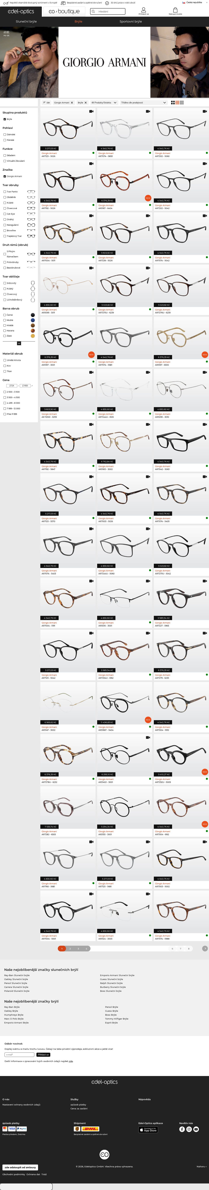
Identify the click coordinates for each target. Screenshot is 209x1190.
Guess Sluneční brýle (111, 979)
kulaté (10, 203)
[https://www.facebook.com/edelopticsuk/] (182, 1129)
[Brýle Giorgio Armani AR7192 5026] (68, 179)
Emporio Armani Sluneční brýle (117, 975)
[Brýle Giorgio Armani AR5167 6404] (124, 179)
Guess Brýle (111, 1011)
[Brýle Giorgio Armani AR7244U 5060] (124, 544)
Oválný (10, 219)
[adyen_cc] (4, 1128)
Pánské (10, 140)
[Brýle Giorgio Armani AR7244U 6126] (124, 388)
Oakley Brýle (11, 1011)
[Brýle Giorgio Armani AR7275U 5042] (181, 544)
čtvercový (12, 294)
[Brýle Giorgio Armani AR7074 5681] (124, 336)
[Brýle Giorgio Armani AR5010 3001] (124, 597)
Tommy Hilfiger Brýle (116, 1018)
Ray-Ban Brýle (12, 1007)
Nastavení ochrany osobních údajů (21, 1104)
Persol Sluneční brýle (15, 983)
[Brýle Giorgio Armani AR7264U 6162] (124, 649)
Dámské (11, 134)
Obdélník (11, 197)
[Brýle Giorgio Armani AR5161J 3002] (124, 440)
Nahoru (201, 1166)
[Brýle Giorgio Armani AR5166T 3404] (124, 701)
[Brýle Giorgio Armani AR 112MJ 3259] (68, 388)
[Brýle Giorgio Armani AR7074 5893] (124, 127)
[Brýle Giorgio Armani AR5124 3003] (124, 910)
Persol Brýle (111, 1007)
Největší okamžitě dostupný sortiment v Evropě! (33, 2)
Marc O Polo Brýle (14, 1018)
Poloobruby (13, 262)
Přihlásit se (144, 14)
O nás (5, 1099)
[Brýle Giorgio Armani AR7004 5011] (68, 231)
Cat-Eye (11, 214)
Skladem (11, 155)
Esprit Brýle (111, 1022)
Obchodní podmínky (13, 1174)
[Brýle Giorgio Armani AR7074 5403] (68, 544)
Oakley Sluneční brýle (16, 979)
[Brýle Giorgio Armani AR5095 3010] (181, 388)
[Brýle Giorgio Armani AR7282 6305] (68, 805)
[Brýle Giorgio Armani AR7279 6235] (181, 649)
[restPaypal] (21, 1128)
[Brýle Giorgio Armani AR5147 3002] (68, 701)
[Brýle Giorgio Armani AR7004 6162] (181, 805)
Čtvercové (12, 208)
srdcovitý (11, 283)
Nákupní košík (175, 14)
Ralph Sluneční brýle (111, 983)
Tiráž (44, 1174)
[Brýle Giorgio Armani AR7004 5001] (68, 910)
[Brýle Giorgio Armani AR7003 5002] (181, 857)
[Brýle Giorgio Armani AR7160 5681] (68, 857)
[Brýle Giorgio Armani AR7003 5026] (124, 492)
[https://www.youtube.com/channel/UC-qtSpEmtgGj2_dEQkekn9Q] (196, 1129)
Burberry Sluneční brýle (113, 987)
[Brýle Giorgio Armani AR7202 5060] (181, 127)
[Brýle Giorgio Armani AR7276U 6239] (181, 284)
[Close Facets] (19, 102)
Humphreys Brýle (13, 1014)
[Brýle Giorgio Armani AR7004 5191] (68, 597)
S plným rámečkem (12, 254)
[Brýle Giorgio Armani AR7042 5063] (181, 440)
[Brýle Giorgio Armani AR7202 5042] (181, 179)
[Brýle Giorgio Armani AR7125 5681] (124, 857)
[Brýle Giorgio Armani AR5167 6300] (181, 336)
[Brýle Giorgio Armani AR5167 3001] (68, 336)
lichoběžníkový (14, 300)
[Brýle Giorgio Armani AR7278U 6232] (68, 753)
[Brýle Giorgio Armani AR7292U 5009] (181, 753)
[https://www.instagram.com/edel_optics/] (189, 1129)
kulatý (10, 288)
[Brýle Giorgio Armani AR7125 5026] (68, 127)
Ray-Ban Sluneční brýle (17, 975)
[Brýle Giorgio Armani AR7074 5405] (181, 492)
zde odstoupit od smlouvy (20, 1167)
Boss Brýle (111, 1014)
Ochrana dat (33, 1174)
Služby (74, 1099)
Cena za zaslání (79, 1108)
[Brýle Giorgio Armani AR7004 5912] (181, 701)
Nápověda (144, 1099)
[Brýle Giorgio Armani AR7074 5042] (181, 231)
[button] (21, 12)
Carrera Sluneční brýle (16, 987)
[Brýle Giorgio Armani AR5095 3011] (68, 284)
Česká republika (194, 2)
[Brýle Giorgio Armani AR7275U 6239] (124, 284)
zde (71, 1061)
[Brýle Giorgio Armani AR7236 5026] (124, 231)
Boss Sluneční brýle (110, 991)
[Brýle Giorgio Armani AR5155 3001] (124, 805)
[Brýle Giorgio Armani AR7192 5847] (68, 440)
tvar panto (12, 191)
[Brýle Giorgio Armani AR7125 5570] (68, 492)
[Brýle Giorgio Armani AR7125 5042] (68, 649)
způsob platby (78, 1104)
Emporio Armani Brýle (16, 1022)
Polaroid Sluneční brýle (16, 991)
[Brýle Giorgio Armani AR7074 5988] (181, 910)
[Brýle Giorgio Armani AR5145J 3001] (124, 753)
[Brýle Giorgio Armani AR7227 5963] (181, 597)
